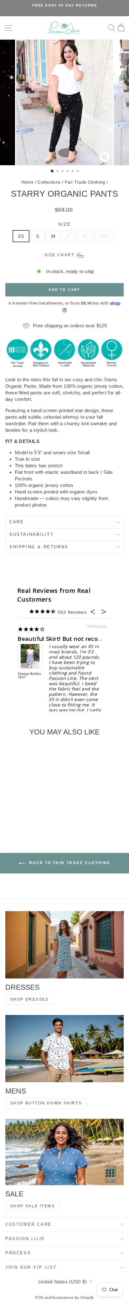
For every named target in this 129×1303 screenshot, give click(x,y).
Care (16, 522)
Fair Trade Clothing (85, 182)
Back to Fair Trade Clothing (68, 863)
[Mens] (64, 1048)
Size (64, 224)
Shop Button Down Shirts (46, 1103)
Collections (49, 182)
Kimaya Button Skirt (29, 675)
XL (85, 236)
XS (21, 236)
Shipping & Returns (39, 547)
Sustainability (31, 534)
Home (27, 182)
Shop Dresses (29, 999)
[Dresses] (64, 944)
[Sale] (64, 1152)
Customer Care (28, 1224)
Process (18, 1253)
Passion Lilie (25, 1238)
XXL (104, 236)
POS (39, 1298)
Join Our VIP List (31, 1267)
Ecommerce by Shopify (73, 1298)
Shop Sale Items (32, 1206)
